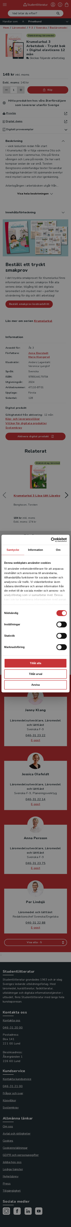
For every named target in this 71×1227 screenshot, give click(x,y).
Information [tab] (35, 549)
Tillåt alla (35, 663)
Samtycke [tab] (13, 549)
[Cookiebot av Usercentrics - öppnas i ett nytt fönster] (51, 539)
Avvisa (35, 684)
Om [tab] (58, 549)
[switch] (61, 624)
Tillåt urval (35, 673)
